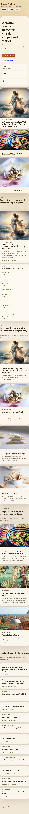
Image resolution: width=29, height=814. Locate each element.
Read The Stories (8, 60)
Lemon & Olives (8, 3)
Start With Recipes (8, 55)
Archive (17, 9)
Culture (11, 9)
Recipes (4, 9)
